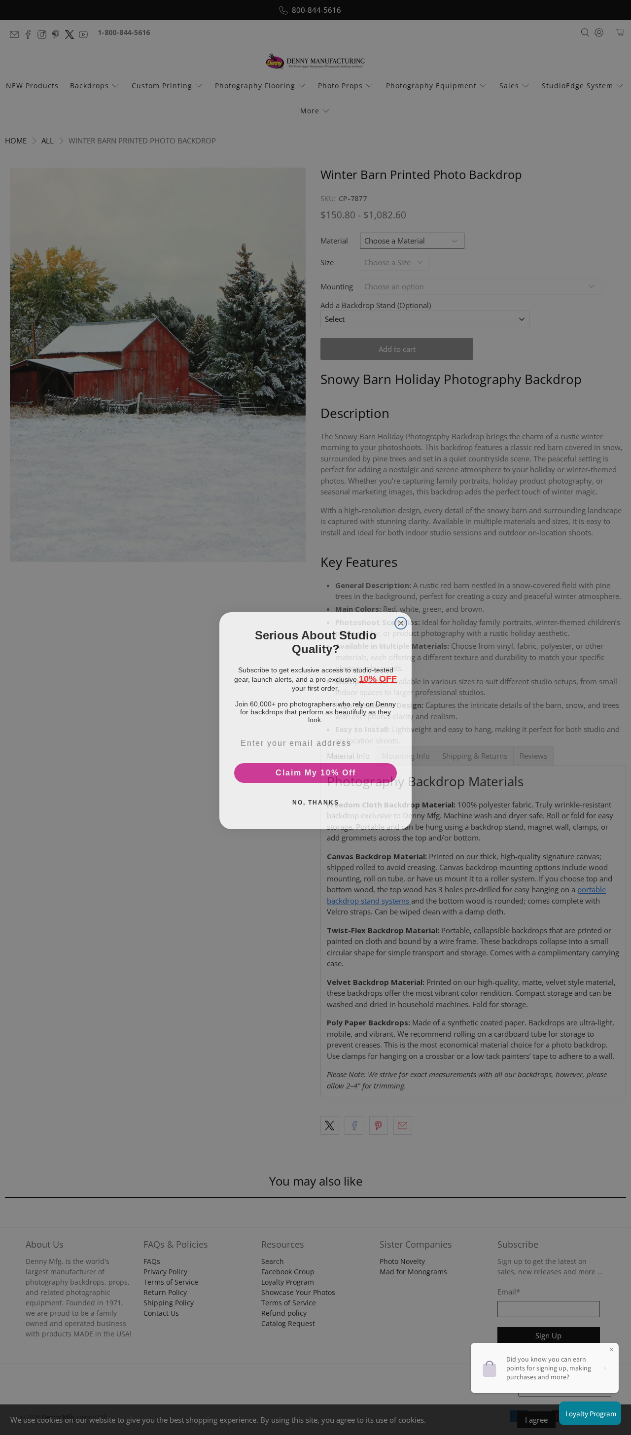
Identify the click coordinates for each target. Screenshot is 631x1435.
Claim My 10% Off (316, 770)
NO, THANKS (315, 799)
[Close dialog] (401, 620)
